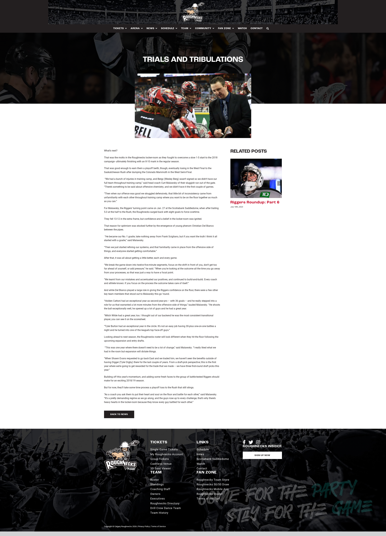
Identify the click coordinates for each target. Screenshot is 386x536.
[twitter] (251, 442)
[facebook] (244, 442)
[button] (267, 28)
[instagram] (258, 442)
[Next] (279, 183)
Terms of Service (158, 526)
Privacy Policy (144, 526)
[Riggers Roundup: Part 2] (256, 178)
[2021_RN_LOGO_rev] (121, 441)
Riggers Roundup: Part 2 (254, 202)
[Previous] (232, 183)
